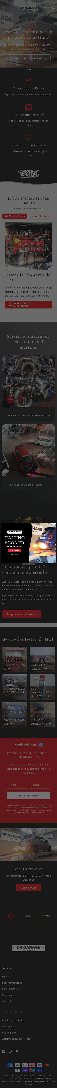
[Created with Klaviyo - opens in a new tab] (28, 564)
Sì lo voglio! (14, 550)
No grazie (14, 554)
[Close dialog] (54, 525)
